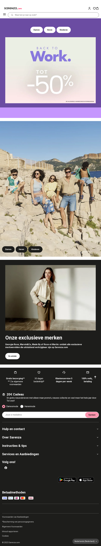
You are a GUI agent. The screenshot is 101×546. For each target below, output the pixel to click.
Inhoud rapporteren (10, 531)
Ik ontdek (12, 356)
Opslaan (91, 415)
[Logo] (11, 8)
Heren (49, 30)
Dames (37, 30)
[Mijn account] (90, 8)
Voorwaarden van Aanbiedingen (15, 517)
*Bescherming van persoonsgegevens (18, 522)
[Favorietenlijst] (94, 8)
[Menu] (4, 15)
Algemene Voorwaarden (12, 527)
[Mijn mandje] (98, 8)
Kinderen (64, 30)
